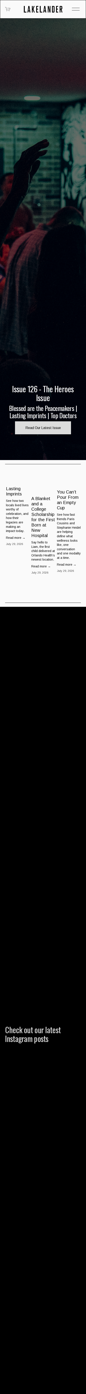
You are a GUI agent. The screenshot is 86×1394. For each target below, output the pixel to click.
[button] (73, 471)
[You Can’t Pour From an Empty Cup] (69, 481)
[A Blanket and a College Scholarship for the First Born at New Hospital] (43, 484)
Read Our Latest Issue (43, 428)
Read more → (15, 537)
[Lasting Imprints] (18, 479)
